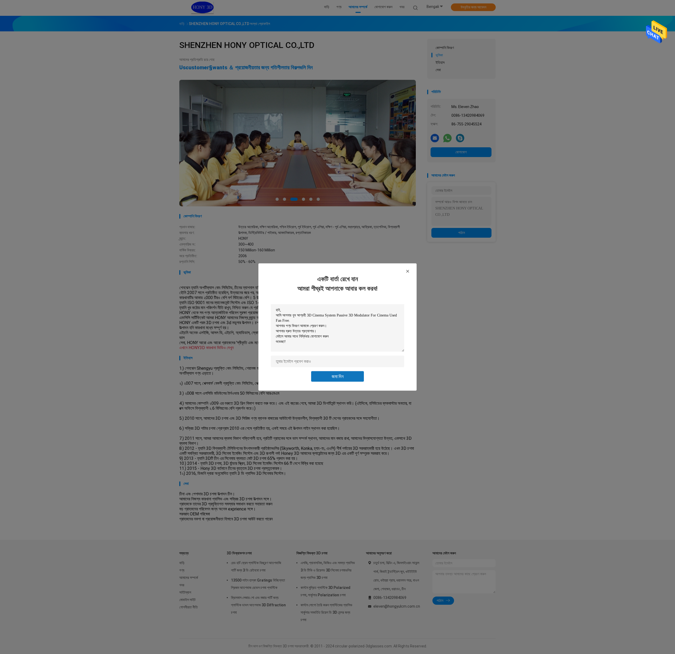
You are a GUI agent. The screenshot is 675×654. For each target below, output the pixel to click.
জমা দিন (338, 376)
